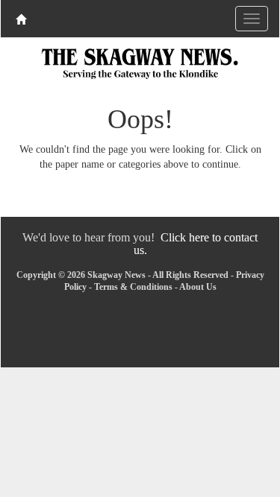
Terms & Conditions (133, 287)
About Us (198, 287)
